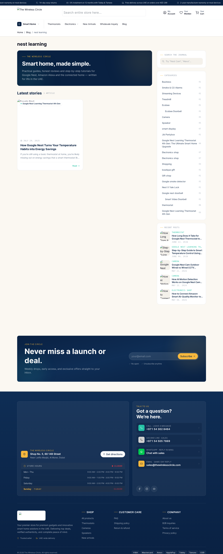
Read (74, 166)
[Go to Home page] (34, 12)
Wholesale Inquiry (109, 24)
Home (20, 32)
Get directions (114, 454)
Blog (124, 24)
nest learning (40, 32)
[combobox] (184, 61)
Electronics (70, 24)
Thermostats (54, 24)
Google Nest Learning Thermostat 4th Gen (41, 103)
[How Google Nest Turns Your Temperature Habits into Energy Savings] (50, 117)
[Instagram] (147, 489)
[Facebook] (139, 489)
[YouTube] (154, 489)
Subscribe (186, 356)
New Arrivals (89, 24)
